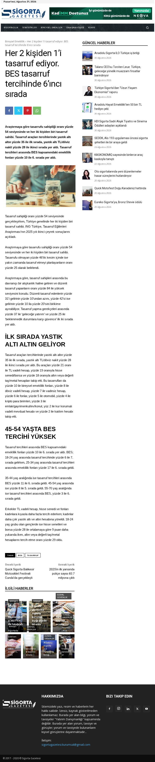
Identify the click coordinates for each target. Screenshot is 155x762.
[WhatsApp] (37, 111)
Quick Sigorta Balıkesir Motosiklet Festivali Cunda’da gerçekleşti (19, 574)
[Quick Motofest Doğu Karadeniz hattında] (87, 191)
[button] (147, 27)
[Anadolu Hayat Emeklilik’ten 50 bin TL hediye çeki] (87, 108)
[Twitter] (18, 111)
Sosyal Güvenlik (62, 596)
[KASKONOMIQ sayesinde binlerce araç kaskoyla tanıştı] (87, 158)
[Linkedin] (128, 709)
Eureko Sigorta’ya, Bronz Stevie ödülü (118, 202)
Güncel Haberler (49, 637)
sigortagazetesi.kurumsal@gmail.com (66, 744)
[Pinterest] (28, 111)
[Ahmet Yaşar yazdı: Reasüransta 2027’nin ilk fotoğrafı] (16, 616)
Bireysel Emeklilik (14, 41)
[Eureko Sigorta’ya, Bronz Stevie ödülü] (87, 205)
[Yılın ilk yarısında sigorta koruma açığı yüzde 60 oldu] (40, 616)
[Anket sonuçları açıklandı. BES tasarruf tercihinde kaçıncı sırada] (31, 646)
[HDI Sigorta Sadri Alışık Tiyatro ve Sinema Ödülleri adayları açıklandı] (87, 124)
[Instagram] (118, 708)
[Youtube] (146, 709)
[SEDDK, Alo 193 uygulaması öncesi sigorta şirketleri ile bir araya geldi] (87, 141)
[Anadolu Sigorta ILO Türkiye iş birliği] (87, 56)
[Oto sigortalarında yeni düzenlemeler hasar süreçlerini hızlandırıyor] (87, 174)
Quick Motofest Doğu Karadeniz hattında (120, 188)
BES (20, 555)
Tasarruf (33, 555)
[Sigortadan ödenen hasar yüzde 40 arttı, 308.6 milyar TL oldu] (13, 646)
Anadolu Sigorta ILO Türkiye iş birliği (116, 53)
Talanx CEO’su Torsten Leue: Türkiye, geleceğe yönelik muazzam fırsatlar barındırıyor (117, 71)
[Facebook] (9, 111)
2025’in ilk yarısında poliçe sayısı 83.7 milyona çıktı (61, 574)
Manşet (13, 601)
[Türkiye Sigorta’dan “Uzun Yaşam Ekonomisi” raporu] (87, 91)
